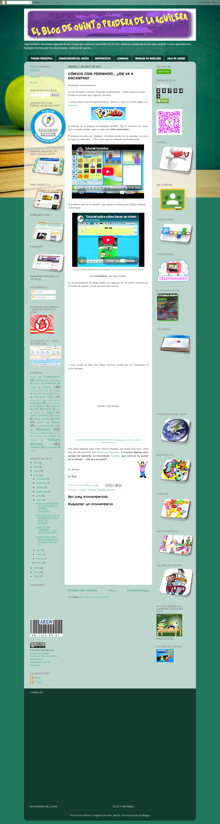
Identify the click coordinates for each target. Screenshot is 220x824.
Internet (47, 409)
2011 (36, 572)
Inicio (112, 590)
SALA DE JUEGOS (176, 58)
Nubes (38, 426)
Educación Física (44, 396)
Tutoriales (35, 447)
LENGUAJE (123, 58)
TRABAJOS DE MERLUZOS (148, 58)
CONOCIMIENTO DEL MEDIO (74, 58)
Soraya (37, 677)
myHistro (40, 422)
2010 (36, 576)
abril (38, 550)
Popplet (57, 426)
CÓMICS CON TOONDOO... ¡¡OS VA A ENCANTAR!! (46, 530)
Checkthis (40, 380)
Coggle (33, 388)
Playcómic (114, 452)
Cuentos (56, 391)
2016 (36, 462)
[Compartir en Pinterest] (120, 485)
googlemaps (55, 406)
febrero (40, 558)
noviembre (41, 483)
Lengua (82, 490)
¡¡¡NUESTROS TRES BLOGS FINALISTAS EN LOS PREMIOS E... (47, 541)
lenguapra (122, 440)
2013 (36, 475)
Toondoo (73, 105)
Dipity (35, 394)
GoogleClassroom (53, 403)
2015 (36, 467)
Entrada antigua (138, 590)
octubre (40, 487)
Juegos (37, 413)
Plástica (47, 426)
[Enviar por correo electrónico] (107, 485)
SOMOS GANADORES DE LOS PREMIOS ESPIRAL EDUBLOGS (47, 508)
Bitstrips (101, 452)
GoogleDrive (39, 406)
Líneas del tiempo (39, 415)
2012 (36, 568)
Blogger (146, 815)
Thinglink (52, 436)
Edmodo (45, 394)
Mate (57, 418)
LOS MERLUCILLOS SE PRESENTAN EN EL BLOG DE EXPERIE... (47, 520)
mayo (39, 500)
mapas (56, 415)
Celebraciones (52, 376)
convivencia (34, 391)
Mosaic (33, 82)
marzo (39, 554)
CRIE (46, 391)
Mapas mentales (42, 419)
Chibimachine (54, 380)
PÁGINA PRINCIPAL (41, 58)
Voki (31, 450)
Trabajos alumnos (106, 490)
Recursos (43, 429)
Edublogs (56, 394)
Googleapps (36, 403)
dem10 (116, 815)
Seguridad (44, 433)
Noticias (55, 422)
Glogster (44, 400)
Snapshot (35, 70)
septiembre (42, 491)
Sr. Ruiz (37, 682)
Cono (47, 387)
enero (39, 563)
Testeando (38, 436)
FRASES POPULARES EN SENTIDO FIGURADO (95, 440)
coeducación (50, 383)
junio (39, 496)
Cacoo (33, 377)
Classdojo (37, 383)
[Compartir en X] (113, 485)
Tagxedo (56, 433)
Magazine (35, 76)
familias (33, 400)
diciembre (41, 479)
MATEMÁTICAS (103, 58)
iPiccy (58, 409)
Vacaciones (51, 447)
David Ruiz (163, 71)
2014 (36, 471)
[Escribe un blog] (110, 485)
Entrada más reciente (82, 590)
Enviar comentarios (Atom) (95, 597)
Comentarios (40, 297)
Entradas (39, 292)
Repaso (33, 433)
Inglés (36, 409)
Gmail (54, 400)
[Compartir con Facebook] (117, 485)
